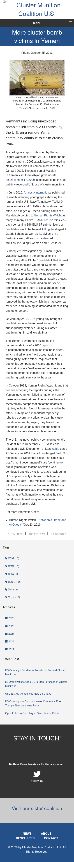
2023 (11, 641)
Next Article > (58, 533)
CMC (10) (13, 566)
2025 (11, 626)
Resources (25, 838)
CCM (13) (13, 558)
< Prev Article (15, 533)
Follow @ (37, 781)
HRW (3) (12, 574)
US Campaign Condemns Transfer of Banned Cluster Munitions (35, 672)
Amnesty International (37, 192)
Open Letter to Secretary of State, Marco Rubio (32, 713)
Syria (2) (12, 589)
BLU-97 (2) (14, 581)
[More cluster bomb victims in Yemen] (37, 77)
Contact (51, 838)
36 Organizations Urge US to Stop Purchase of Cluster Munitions (36, 683)
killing (46, 229)
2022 (11, 649)
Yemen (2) (13, 597)
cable (55, 448)
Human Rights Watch (47, 215)
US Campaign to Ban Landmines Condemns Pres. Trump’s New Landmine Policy (33, 703)
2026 (11, 618)
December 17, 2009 (22, 179)
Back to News (37, 533)
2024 (11, 633)
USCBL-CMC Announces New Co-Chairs (28, 693)
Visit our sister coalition (37, 808)
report (28, 152)
